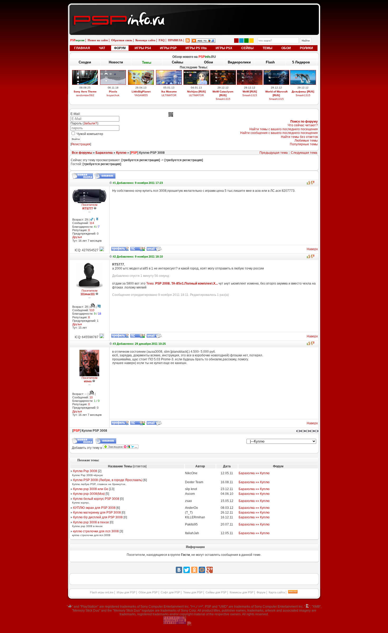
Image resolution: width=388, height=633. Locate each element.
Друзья (77, 237)
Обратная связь (121, 40)
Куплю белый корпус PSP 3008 (96, 499)
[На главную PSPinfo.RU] (194, 9)
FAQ (162, 40)
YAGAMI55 (141, 95)
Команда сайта (145, 40)
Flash (270, 62)
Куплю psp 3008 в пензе (91, 522)
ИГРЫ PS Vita (196, 48)
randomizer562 (85, 95)
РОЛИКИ (306, 48)
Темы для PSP (192, 592)
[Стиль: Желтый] (251, 40)
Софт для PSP (170, 592)
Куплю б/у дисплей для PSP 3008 (98, 517)
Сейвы (177, 62)
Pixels (113, 91)
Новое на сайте (98, 40)
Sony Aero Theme (85, 91)
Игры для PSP (126, 592)
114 (91, 223)
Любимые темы (306, 140)
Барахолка (104, 153)
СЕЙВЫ (247, 48)
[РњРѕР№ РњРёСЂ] (202, 570)
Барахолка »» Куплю (254, 473)
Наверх (312, 249)
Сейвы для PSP (216, 592)
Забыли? (90, 123)
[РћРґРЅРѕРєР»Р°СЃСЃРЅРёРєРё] (194, 570)
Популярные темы (304, 144)
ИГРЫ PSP (168, 48)
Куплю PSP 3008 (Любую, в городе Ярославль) (108, 480)
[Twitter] (186, 570)
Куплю (121, 153)
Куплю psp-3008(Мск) (89, 494)
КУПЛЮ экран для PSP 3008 (94, 508)
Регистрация (80, 144)
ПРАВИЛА (175, 40)
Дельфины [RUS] (303, 91)
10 (91, 397)
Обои (208, 62)
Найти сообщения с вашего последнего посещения (279, 133)
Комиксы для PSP (241, 592)
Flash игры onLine (101, 592)
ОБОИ (286, 48)
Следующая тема (304, 153)
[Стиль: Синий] (241, 40)
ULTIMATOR (169, 95)
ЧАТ (102, 48)
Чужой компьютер (89, 134)
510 (91, 310)
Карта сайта (277, 592)
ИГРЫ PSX (224, 48)
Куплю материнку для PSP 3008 (97, 512)
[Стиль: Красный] (236, 40)
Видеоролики (239, 62)
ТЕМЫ (267, 48)
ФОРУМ (120, 48)
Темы (146, 62)
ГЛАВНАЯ (82, 48)
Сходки (85, 62)
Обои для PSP (148, 592)
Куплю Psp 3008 (85, 471)
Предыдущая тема (273, 153)
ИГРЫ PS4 (143, 48)
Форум (261, 592)
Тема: (182, 283)
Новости (116, 62)
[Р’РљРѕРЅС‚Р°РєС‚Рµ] (179, 570)
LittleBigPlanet (141, 91)
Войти (76, 139)
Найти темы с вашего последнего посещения (283, 129)
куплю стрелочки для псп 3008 (96, 531)
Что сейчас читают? (303, 125)
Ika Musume (169, 91)
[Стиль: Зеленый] (246, 40)
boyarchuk (113, 95)
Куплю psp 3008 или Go (90, 489)
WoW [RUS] (250, 91)
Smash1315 (223, 98)
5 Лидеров (301, 62)
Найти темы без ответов (299, 137)
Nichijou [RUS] (196, 91)
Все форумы (82, 153)
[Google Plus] (209, 570)
